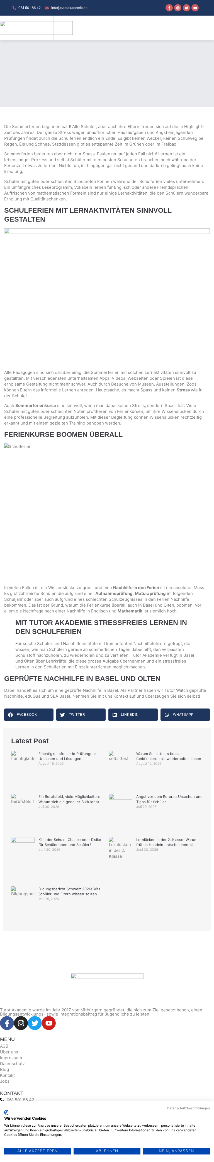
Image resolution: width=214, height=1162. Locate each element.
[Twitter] (186, 7)
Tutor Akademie (146, 655)
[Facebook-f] (169, 7)
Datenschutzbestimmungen (188, 1108)
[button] (195, 28)
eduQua (32, 696)
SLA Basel (60, 696)
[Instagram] (177, 7)
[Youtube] (195, 7)
